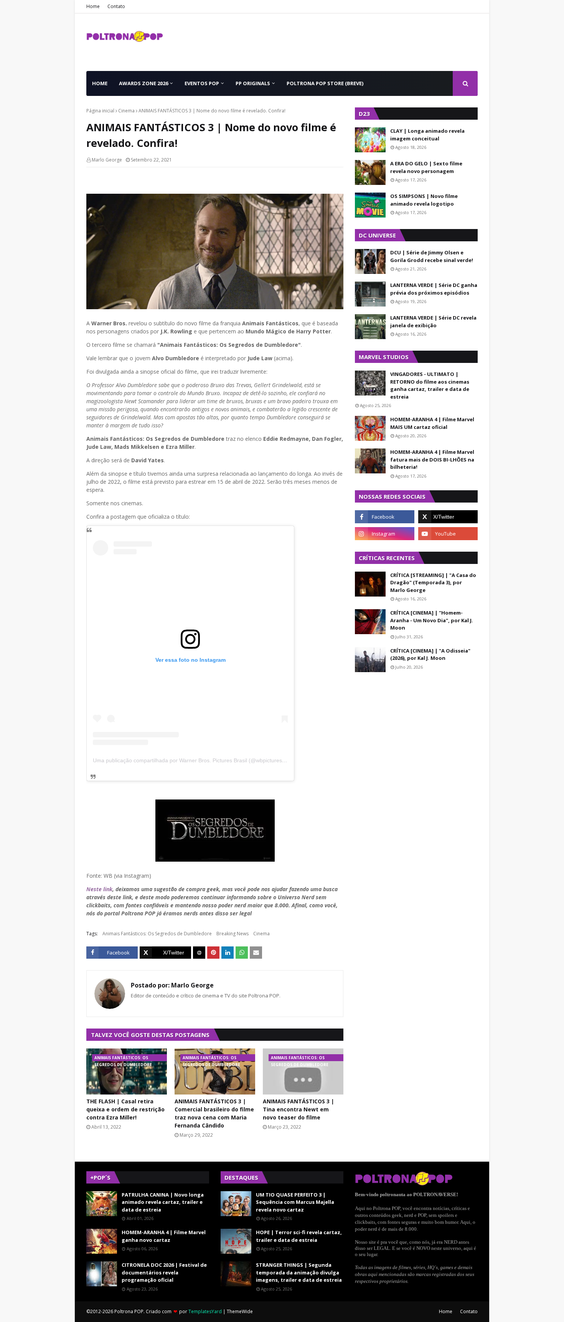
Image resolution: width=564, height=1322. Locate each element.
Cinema (126, 110)
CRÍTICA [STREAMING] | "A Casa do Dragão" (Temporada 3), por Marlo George (433, 582)
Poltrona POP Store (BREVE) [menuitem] (325, 83)
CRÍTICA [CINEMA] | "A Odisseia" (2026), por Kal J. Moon (430, 654)
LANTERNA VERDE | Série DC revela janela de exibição (433, 321)
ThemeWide (240, 1311)
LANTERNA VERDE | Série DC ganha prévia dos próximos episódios (433, 289)
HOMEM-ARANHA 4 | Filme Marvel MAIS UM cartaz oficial (432, 423)
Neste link (99, 889)
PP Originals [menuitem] (253, 83)
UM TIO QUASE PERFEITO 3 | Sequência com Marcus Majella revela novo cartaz (295, 1202)
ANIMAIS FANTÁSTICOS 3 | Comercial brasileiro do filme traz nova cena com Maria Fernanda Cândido (214, 1113)
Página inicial (100, 110)
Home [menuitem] (99, 83)
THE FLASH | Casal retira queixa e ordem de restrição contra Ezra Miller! (125, 1109)
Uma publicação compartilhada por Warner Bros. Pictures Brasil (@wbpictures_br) (192, 760)
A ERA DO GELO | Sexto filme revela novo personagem (426, 167)
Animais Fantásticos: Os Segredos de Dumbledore (157, 933)
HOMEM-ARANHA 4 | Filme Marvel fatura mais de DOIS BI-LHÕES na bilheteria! (432, 459)
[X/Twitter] (165, 952)
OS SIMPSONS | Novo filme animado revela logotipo (424, 200)
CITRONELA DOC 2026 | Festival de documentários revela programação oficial (164, 1272)
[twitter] (448, 516)
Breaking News (232, 933)
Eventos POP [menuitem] (202, 83)
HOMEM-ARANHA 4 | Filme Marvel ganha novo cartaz (164, 1236)
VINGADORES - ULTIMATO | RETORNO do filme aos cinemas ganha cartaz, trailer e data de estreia (429, 385)
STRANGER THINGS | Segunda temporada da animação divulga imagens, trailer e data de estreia (299, 1272)
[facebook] (384, 516)
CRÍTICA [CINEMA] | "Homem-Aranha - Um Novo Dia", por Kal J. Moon (431, 620)
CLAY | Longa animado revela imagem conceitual (427, 134)
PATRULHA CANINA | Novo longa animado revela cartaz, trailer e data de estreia (163, 1202)
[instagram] (384, 533)
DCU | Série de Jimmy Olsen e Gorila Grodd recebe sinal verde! (431, 256)
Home (93, 6)
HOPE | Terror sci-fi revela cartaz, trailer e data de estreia (299, 1236)
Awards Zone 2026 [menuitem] (143, 83)
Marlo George (107, 160)
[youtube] (448, 533)
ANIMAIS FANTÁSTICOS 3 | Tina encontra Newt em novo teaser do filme (298, 1109)
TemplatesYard (205, 1311)
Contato (116, 6)
